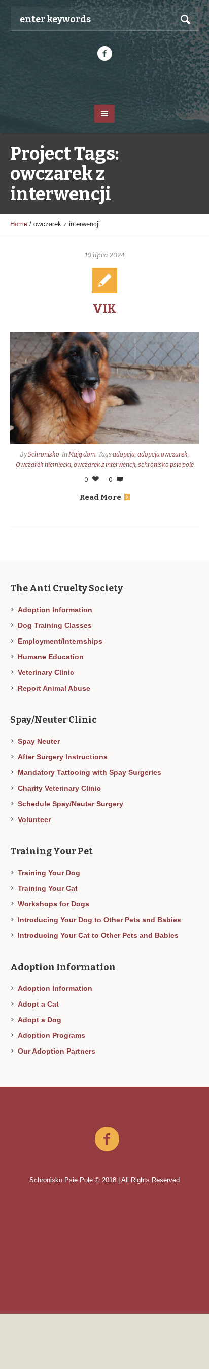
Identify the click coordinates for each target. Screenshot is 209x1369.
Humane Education (51, 657)
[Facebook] (104, 53)
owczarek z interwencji (104, 464)
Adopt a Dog (39, 1020)
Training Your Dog (49, 873)
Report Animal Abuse (54, 688)
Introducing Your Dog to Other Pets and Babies (99, 920)
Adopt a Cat (38, 1004)
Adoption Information (55, 610)
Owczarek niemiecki (43, 464)
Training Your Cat (48, 888)
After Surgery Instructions (63, 757)
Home (18, 224)
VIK (104, 309)
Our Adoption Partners (56, 1051)
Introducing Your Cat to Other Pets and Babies (98, 935)
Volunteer (34, 819)
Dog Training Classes (55, 625)
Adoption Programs (51, 1035)
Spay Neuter (39, 741)
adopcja (124, 454)
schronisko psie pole (166, 464)
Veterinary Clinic (46, 672)
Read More (100, 497)
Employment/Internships (60, 641)
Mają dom (82, 454)
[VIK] (104, 388)
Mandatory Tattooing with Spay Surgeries (89, 772)
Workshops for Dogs (53, 904)
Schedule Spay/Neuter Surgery (70, 804)
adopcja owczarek (162, 454)
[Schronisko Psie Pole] (105, 82)
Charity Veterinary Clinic (59, 788)
